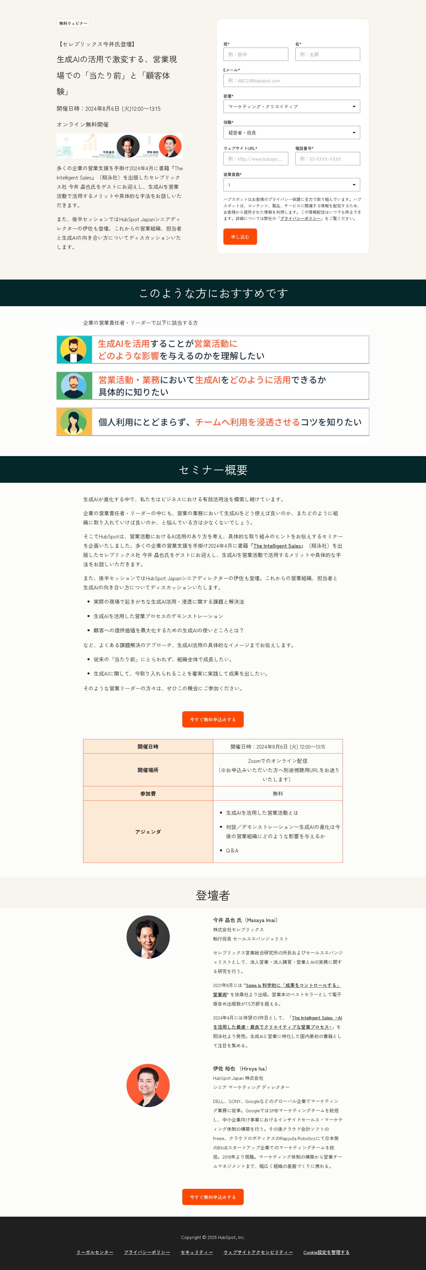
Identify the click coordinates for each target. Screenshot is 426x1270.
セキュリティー (197, 1252)
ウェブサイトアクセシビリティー (258, 1252)
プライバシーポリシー (300, 218)
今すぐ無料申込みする (213, 719)
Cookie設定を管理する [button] (326, 1252)
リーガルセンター (94, 1252)
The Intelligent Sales (277, 545)
